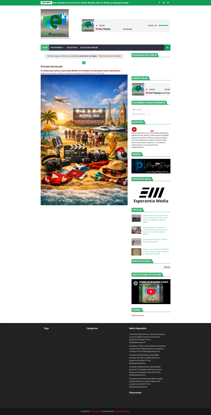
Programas (56, 48)
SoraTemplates (96, 411)
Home (45, 48)
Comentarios (139, 114)
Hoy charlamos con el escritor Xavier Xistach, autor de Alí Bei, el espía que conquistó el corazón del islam (101, 3)
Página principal (138, 315)
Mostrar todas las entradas (110, 56)
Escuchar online (89, 48)
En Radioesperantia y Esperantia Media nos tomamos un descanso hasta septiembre (80, 71)
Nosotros (72, 48)
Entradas (138, 110)
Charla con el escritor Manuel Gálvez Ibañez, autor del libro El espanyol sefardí (156, 251)
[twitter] (168, 2)
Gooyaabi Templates (122, 411)
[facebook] (159, 2)
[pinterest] (164, 2)
